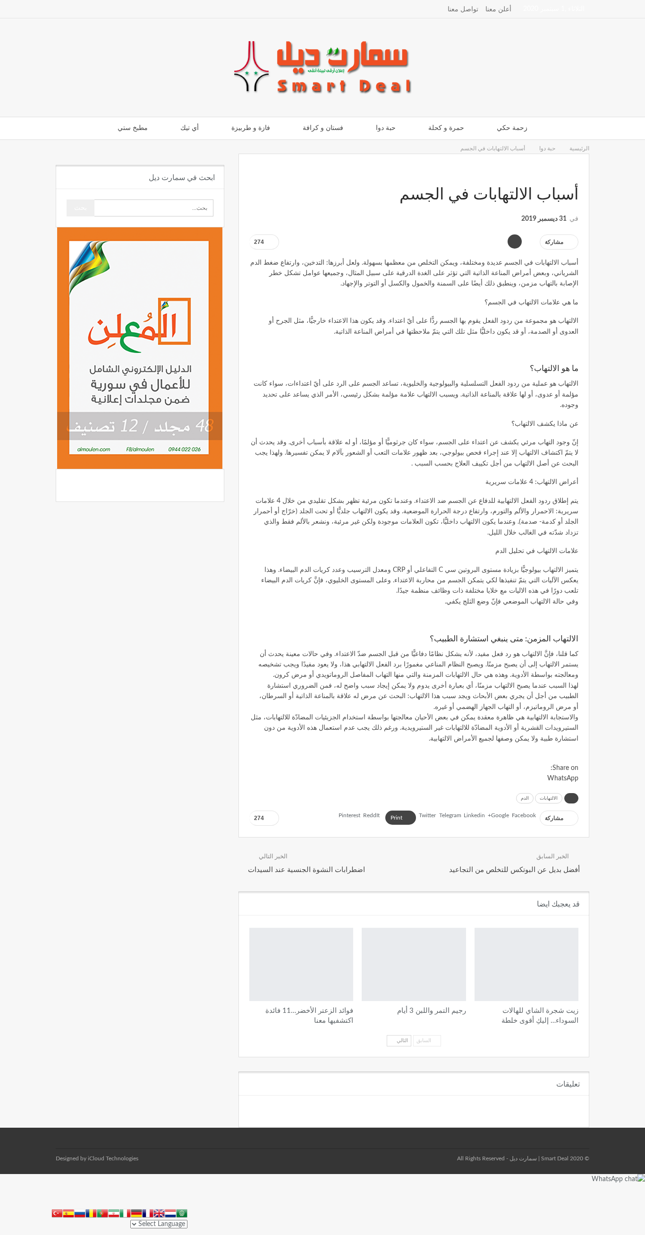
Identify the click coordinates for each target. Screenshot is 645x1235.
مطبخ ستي (133, 128)
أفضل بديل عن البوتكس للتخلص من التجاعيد (514, 869)
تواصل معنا (463, 9)
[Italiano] (125, 1212)
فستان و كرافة (323, 128)
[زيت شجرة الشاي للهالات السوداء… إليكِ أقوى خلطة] (526, 964)
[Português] (102, 1212)
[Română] (91, 1212)
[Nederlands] (170, 1212)
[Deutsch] (136, 1212)
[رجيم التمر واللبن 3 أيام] (414, 964)
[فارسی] (113, 1212)
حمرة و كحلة (446, 128)
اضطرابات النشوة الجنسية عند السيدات (306, 869)
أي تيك (189, 128)
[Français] (147, 1212)
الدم (525, 798)
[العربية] (181, 1212)
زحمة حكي (512, 128)
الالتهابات (549, 798)
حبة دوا (386, 128)
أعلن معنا (498, 9)
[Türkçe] (57, 1212)
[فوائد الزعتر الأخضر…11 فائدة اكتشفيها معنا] (301, 964)
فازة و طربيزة (250, 128)
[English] (159, 1212)
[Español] (68, 1212)
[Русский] (79, 1212)
